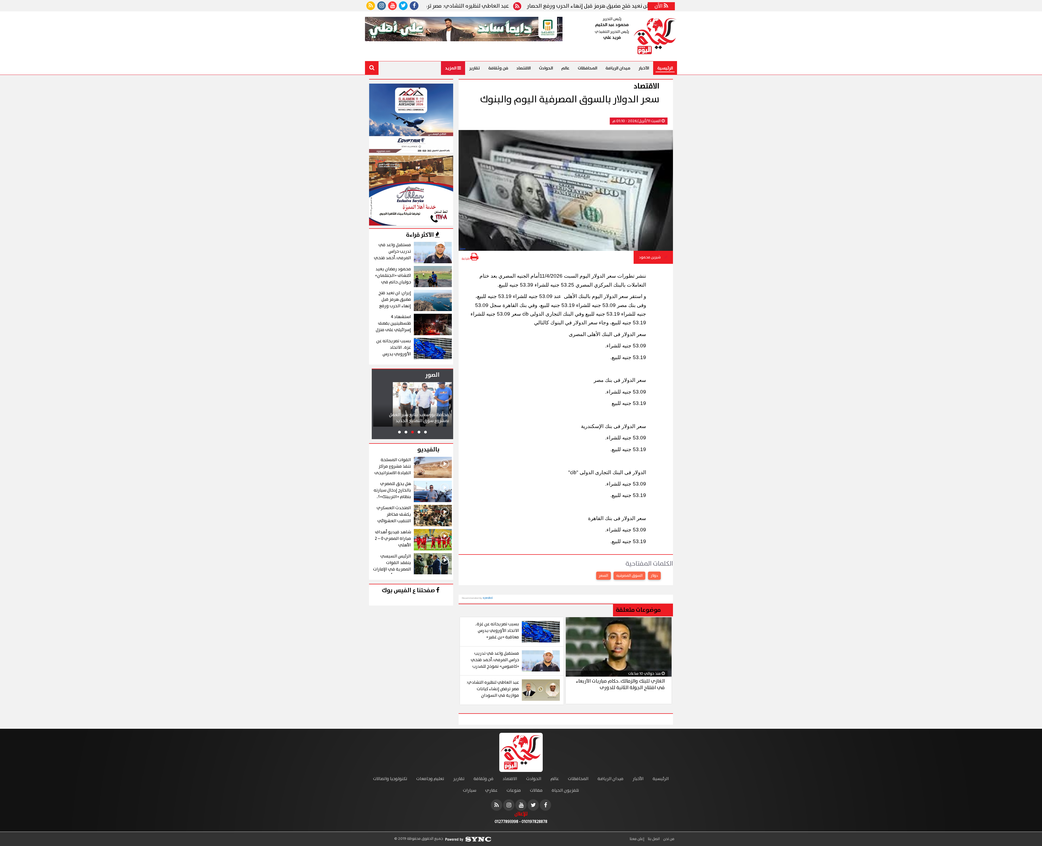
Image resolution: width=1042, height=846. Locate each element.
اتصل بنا (653, 839)
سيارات (469, 790)
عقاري (491, 790)
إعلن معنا (637, 839)
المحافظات (587, 68)
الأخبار (643, 68)
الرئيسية (665, 68)
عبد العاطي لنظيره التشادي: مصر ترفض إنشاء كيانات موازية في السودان (470, 6)
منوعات (514, 790)
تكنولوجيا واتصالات (390, 778)
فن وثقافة (498, 68)
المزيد (451, 68)
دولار (654, 576)
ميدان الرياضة (617, 68)
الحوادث (546, 68)
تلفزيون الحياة (565, 790)
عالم (565, 68)
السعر (603, 576)
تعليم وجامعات (430, 778)
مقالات (536, 790)
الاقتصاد (523, 68)
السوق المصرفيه (629, 576)
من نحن (668, 839)
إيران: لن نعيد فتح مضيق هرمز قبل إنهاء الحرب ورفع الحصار (639, 6)
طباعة (466, 258)
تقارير (474, 68)
